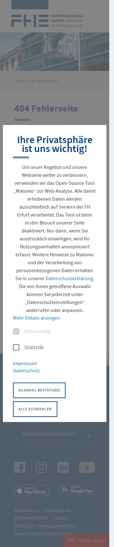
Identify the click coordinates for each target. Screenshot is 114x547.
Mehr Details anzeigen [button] (36, 318)
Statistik (34, 347)
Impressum (25, 363)
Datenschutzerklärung (69, 278)
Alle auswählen (35, 409)
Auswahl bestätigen (39, 390)
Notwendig (37, 331)
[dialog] (55, 273)
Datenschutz (26, 371)
